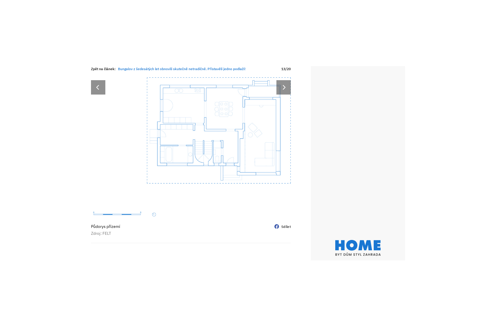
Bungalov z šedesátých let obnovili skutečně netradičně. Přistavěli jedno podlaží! (182, 69)
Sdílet (286, 226)
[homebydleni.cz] (358, 248)
